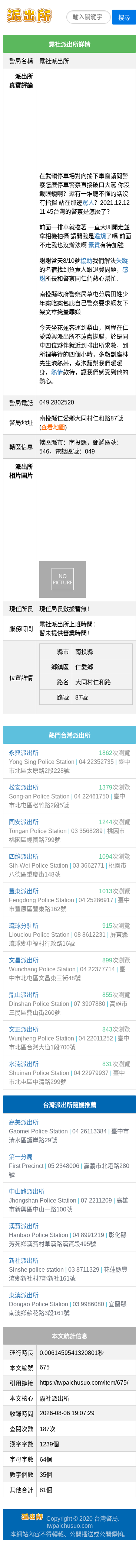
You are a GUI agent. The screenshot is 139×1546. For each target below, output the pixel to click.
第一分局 (21, 1157)
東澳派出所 (24, 1295)
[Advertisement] (86, 117)
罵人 (88, 203)
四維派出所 (24, 856)
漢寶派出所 (24, 1226)
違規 (100, 236)
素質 (94, 245)
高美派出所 (24, 1122)
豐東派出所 (24, 891)
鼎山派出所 (24, 995)
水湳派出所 (24, 1064)
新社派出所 (24, 1261)
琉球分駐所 (24, 926)
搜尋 (124, 17)
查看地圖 (53, 427)
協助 (86, 261)
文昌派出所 (24, 960)
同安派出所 (24, 822)
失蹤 (122, 261)
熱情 (57, 372)
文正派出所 (24, 1029)
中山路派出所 (26, 1191)
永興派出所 (24, 753)
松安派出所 (24, 787)
